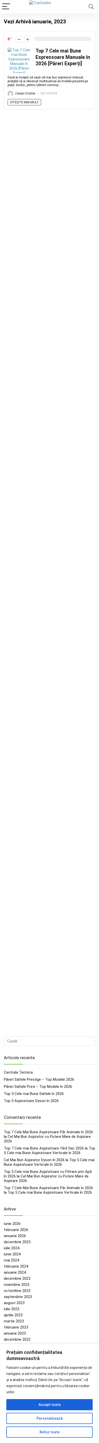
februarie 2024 (16, 1266)
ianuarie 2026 (15, 1236)
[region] (49, 1393)
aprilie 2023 (13, 1315)
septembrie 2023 (18, 1296)
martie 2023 (14, 1321)
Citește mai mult (24, 102)
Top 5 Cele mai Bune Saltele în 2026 (34, 1093)
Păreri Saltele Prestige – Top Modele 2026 (39, 1079)
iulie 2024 (11, 1248)
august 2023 (14, 1303)
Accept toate (50, 1405)
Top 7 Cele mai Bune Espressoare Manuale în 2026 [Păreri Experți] (63, 57)
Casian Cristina (24, 93)
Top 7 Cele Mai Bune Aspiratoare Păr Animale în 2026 (48, 1132)
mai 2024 (11, 1260)
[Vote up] (27, 39)
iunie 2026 (12, 1223)
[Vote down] (18, 39)
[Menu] (6, 6)
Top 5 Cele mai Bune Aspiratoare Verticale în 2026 (49, 1150)
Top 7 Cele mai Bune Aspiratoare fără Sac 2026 (44, 1148)
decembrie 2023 (17, 1278)
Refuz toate (50, 1432)
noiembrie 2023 (16, 1284)
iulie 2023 (11, 1309)
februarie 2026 (16, 1229)
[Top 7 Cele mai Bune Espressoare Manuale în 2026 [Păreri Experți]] (19, 50)
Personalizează (50, 1418)
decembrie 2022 (17, 1339)
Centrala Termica (18, 1072)
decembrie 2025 (17, 1242)
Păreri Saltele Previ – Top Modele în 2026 (38, 1086)
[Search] (91, 6)
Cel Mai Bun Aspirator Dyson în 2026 (34, 1160)
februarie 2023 (16, 1327)
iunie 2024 (12, 1254)
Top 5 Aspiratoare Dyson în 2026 (31, 1100)
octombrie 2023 (17, 1290)
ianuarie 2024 (15, 1272)
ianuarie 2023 (15, 1333)
